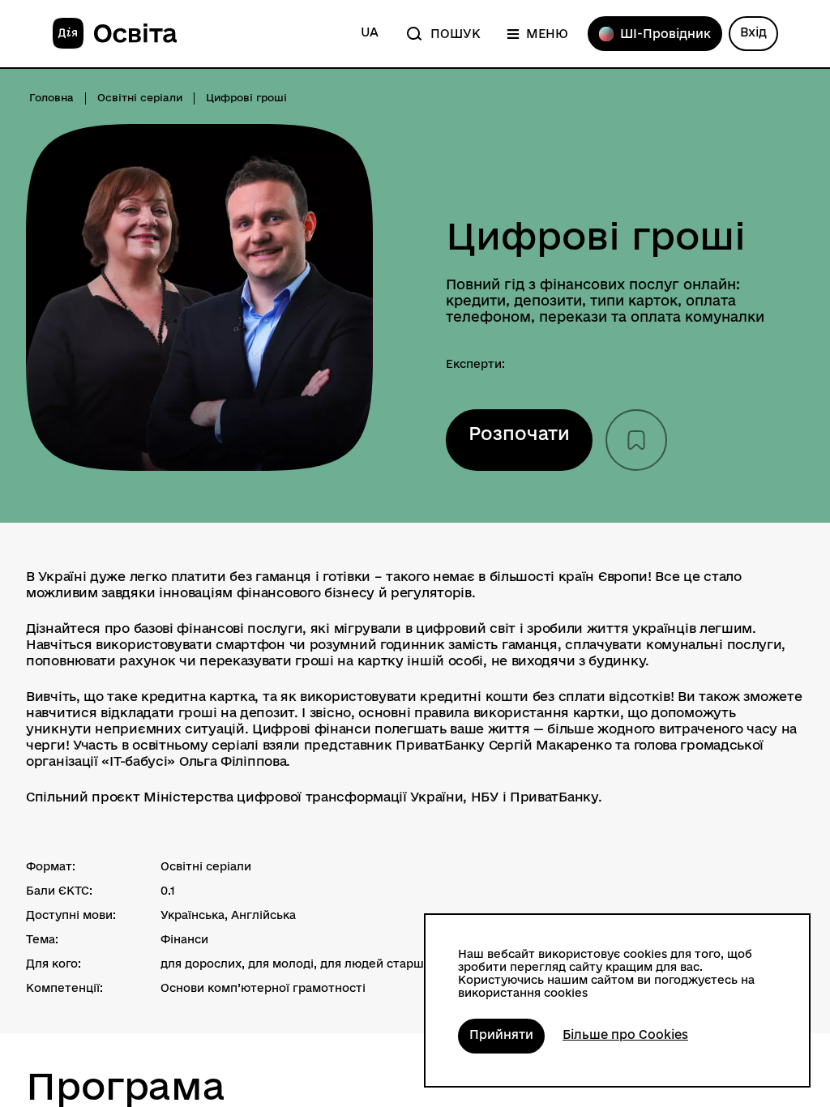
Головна (51, 97)
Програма (125, 1086)
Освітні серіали (139, 97)
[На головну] (114, 34)
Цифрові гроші (596, 236)
